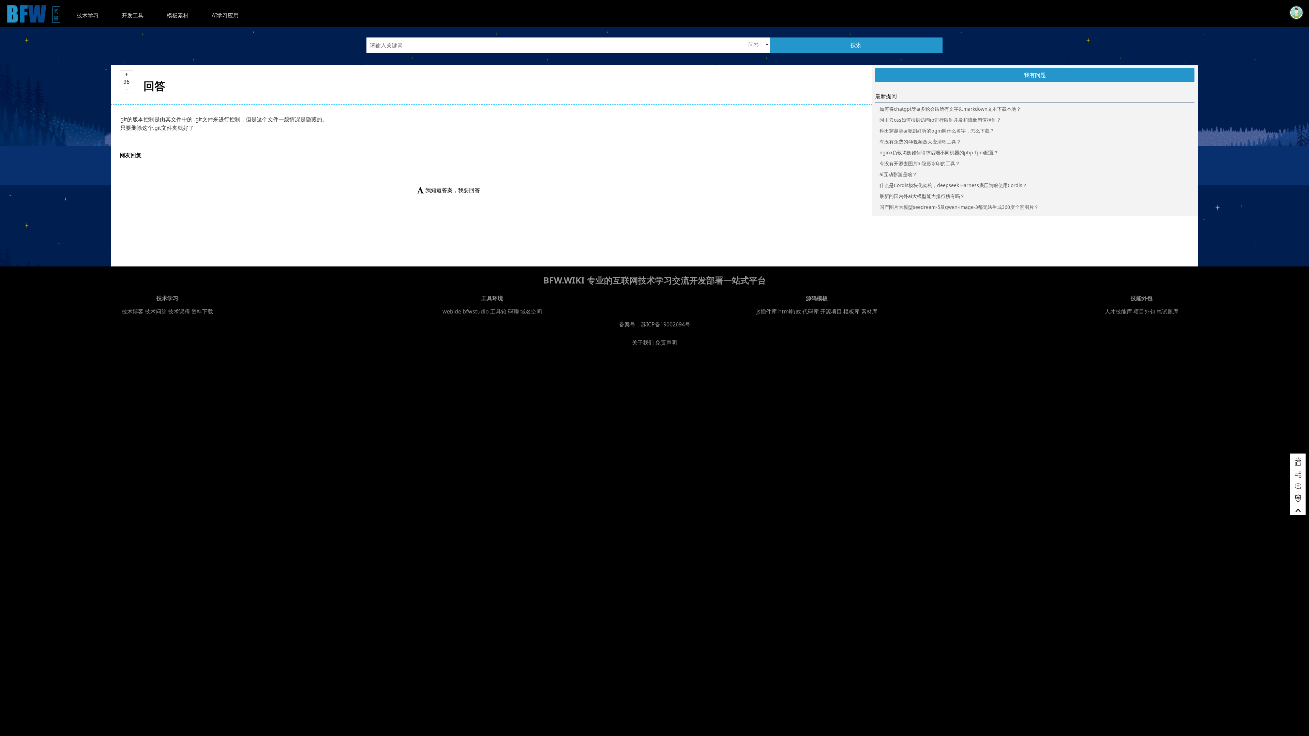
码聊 (513, 311)
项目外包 (1144, 311)
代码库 (810, 311)
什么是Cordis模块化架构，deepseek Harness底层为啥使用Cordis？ (953, 185)
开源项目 (831, 311)
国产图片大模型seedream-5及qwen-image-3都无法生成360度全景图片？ (959, 207)
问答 (57, 14)
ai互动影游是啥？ (898, 174)
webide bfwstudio (466, 311)
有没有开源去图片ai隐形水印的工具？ (919, 163)
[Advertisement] (124, 372)
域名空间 (531, 311)
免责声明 (666, 342)
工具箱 (498, 311)
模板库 (851, 311)
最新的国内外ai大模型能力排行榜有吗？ (922, 196)
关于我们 (643, 342)
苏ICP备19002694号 (665, 324)
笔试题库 (1167, 311)
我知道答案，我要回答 (452, 190)
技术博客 (133, 311)
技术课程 (179, 311)
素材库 (869, 311)
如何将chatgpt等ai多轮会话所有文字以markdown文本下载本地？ (950, 109)
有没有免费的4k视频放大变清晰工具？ (920, 141)
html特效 (789, 311)
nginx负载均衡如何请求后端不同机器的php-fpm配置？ (938, 152)
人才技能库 (1118, 311)
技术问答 (156, 311)
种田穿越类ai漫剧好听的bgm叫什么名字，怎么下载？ (936, 130)
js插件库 (766, 311)
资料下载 (202, 311)
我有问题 (1035, 75)
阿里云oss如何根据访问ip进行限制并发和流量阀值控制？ (940, 120)
